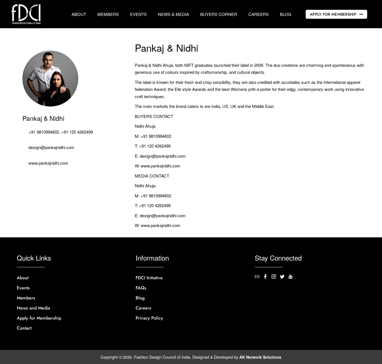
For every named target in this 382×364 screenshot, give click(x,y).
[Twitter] (284, 277)
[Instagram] (276, 277)
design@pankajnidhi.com (51, 147)
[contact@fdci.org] (259, 277)
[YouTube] (292, 277)
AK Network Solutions (260, 357)
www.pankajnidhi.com (48, 163)
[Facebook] (267, 277)
